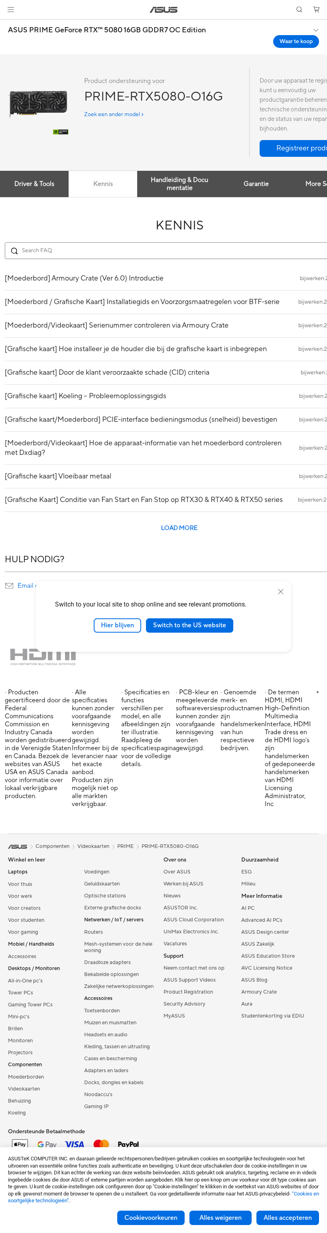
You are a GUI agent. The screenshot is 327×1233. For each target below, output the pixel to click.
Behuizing (19, 1101)
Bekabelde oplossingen (111, 974)
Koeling (17, 1113)
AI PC (248, 908)
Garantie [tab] (256, 184)
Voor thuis (20, 884)
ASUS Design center (265, 932)
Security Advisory (184, 1004)
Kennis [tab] (103, 184)
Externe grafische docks (112, 908)
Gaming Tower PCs (30, 1005)
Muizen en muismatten (110, 1023)
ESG (246, 872)
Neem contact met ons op (194, 968)
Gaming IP (96, 1106)
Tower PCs (20, 993)
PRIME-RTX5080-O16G (170, 846)
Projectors (20, 1052)
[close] (281, 592)
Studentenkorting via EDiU (272, 1016)
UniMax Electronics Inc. (191, 932)
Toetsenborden (102, 1011)
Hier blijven (117, 625)
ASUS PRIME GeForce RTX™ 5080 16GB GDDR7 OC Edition (107, 30)
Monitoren (20, 1040)
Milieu (248, 884)
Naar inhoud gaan (9, 24)
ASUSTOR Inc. (181, 908)
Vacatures (175, 944)
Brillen (15, 1029)
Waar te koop (296, 41)
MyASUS (174, 1016)
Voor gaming (23, 932)
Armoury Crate (259, 992)
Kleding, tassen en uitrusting (117, 1046)
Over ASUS (177, 872)
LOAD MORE (179, 528)
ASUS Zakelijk (257, 944)
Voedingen (96, 872)
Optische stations (105, 896)
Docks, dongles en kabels (114, 1082)
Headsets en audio (106, 1034)
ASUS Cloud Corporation (194, 920)
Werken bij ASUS (183, 884)
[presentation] (9, 585)
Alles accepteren (288, 1218)
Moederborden (26, 1077)
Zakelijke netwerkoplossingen (119, 986)
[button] (10, 9)
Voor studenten (26, 920)
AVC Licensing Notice (266, 968)
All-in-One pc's (25, 981)
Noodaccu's (98, 1094)
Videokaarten (24, 1089)
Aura (246, 1004)
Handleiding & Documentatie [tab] (179, 184)
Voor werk (20, 896)
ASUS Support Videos (190, 980)
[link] (164, 10)
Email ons (31, 586)
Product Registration (188, 992)
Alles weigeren (220, 1218)
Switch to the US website (189, 625)
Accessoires (22, 956)
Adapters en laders (106, 1070)
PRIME (125, 846)
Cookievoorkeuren (150, 1218)
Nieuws (172, 896)
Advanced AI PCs (261, 920)
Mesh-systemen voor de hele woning (118, 947)
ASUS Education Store (268, 956)
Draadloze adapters (107, 962)
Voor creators (24, 908)
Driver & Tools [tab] (34, 184)
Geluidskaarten (102, 884)
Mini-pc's (19, 1017)
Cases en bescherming (110, 1058)
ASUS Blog (254, 980)
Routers (93, 932)
